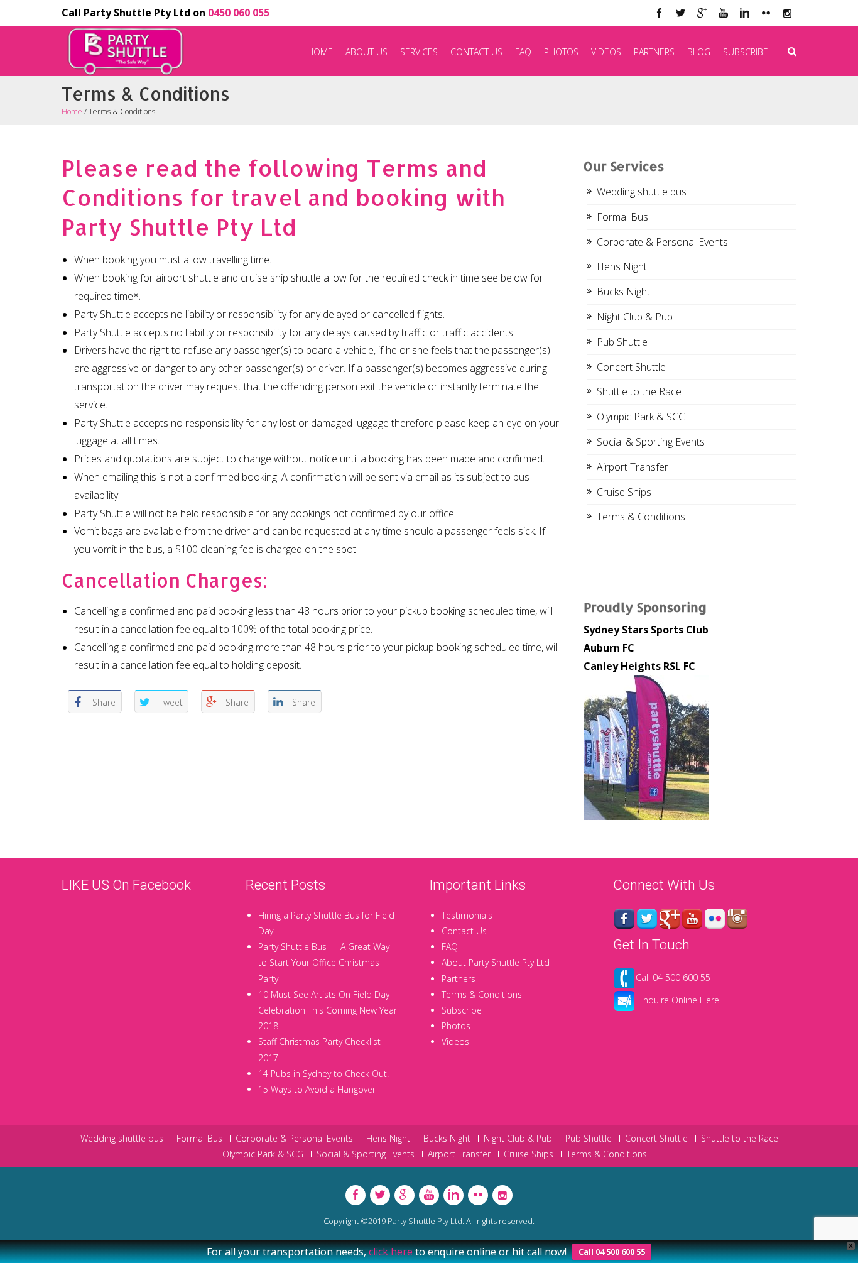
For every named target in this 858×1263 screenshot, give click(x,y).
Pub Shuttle (622, 342)
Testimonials (467, 915)
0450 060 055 (238, 12)
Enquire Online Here (678, 999)
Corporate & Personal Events (662, 242)
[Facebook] (658, 13)
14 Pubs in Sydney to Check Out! (323, 1074)
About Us (366, 52)
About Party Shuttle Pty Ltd (496, 962)
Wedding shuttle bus (642, 192)
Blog (698, 52)
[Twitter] (680, 13)
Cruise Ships (624, 492)
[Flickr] (765, 13)
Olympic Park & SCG (641, 417)
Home (320, 52)
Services (419, 52)
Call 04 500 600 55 (673, 977)
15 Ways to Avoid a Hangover (317, 1089)
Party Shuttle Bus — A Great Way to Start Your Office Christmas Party (323, 962)
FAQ (523, 52)
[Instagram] (737, 918)
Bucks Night (623, 291)
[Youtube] (723, 13)
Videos (606, 52)
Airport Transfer (632, 467)
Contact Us (476, 52)
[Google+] (669, 918)
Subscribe (745, 52)
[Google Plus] (701, 13)
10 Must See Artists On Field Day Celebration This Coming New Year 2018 (327, 1010)
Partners (654, 52)
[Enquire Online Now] (624, 999)
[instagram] (787, 13)
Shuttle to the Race (639, 391)
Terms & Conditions (641, 516)
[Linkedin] (744, 13)
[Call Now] (624, 977)
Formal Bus (622, 217)
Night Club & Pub (635, 317)
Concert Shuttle (631, 367)
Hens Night (622, 266)
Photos (561, 52)
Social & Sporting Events (651, 442)
